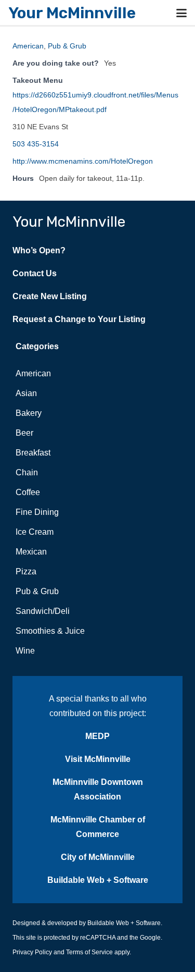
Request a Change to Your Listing (79, 319)
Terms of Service (88, 952)
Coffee (28, 492)
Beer (24, 432)
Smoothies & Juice (50, 630)
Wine (25, 650)
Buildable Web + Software (97, 880)
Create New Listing (49, 296)
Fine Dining (37, 512)
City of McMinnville (98, 857)
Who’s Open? (39, 250)
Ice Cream (35, 531)
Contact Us (34, 273)
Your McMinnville (68, 221)
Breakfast (33, 452)
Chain (27, 472)
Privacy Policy (32, 952)
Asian (26, 393)
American (28, 46)
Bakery (29, 413)
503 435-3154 (35, 144)
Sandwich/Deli (43, 611)
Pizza (26, 571)
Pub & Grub (67, 46)
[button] (181, 13)
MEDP (97, 736)
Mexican (31, 551)
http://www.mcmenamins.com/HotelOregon (82, 161)
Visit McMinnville (98, 759)
